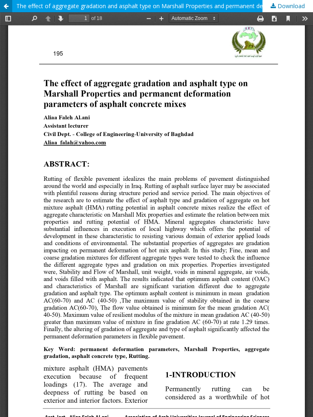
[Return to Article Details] (6, 6)
